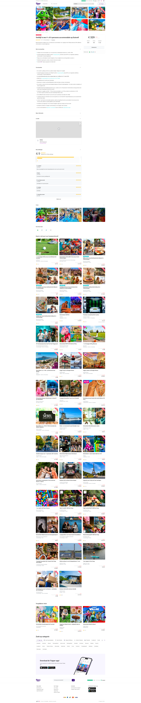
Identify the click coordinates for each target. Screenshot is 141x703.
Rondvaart (81, 643)
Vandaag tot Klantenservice (42, 0)
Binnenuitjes (57, 646)
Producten (88, 640)
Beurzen (96, 643)
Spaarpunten (56, 689)
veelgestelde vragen (66, 107)
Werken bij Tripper (57, 692)
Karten (43, 646)
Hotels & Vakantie (79, 640)
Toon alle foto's (100, 28)
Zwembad (76, 643)
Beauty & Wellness (69, 640)
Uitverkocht (94, 47)
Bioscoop (86, 643)
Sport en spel (62, 643)
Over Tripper (56, 687)
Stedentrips (63, 646)
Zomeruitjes (45, 649)
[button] (37, 29)
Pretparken (38, 643)
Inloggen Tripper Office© (75, 689)
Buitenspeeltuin (69, 643)
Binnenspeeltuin (55, 643)
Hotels (98, 640)
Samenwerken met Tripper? (75, 687)
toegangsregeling (56, 54)
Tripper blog (56, 690)
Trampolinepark (84, 646)
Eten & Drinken (59, 640)
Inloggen (102, 3)
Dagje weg (40, 640)
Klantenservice (39, 687)
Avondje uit (94, 640)
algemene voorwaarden (51, 107)
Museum (49, 643)
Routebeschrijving (43, 143)
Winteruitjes (39, 649)
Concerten (77, 646)
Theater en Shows (50, 646)
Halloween (90, 646)
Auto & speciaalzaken (49, 640)
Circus (73, 646)
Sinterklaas (96, 646)
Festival (68, 646)
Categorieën (45, 3)
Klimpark (92, 643)
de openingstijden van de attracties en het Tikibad (50, 78)
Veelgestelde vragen (40, 689)
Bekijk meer (59, 199)
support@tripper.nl (40, 690)
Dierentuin (44, 643)
